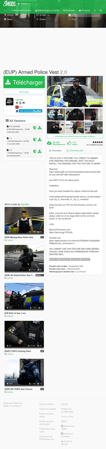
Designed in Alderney (12, 403)
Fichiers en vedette (47, 408)
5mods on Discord (66, 442)
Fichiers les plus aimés (46, 415)
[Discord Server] (23, 103)
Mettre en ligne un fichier (48, 10)
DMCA (64, 421)
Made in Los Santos (12, 405)
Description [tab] (56, 150)
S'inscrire (85, 10)
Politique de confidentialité (67, 410)
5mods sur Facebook (67, 435)
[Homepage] (16, 103)
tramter (19, 99)
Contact (64, 404)
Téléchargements (59, 144)
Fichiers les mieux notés (47, 430)
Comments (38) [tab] (75, 150)
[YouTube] (20, 103)
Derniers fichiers (46, 404)
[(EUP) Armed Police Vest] (75, 91)
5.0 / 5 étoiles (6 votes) (95, 144)
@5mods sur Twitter (68, 427)
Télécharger (27, 82)
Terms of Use (67, 416)
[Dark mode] (95, 10)
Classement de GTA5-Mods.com (46, 437)
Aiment (75, 144)
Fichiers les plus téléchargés (46, 422)
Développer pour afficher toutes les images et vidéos (75, 136)
